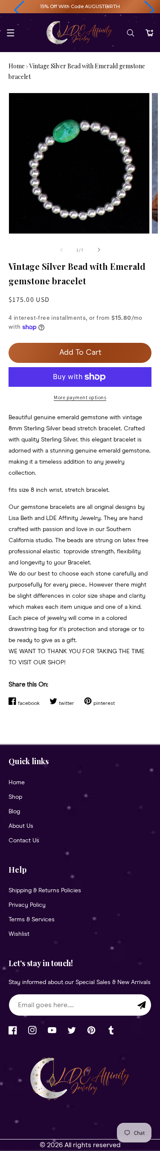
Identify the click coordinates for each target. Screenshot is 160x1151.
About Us (21, 826)
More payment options (80, 397)
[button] (19, 10)
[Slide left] (61, 249)
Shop (15, 797)
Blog (14, 812)
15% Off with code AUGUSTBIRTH (80, 6)
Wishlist (19, 934)
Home (17, 66)
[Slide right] (99, 249)
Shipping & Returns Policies (45, 891)
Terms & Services (32, 920)
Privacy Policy (27, 905)
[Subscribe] (141, 1005)
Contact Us (24, 841)
